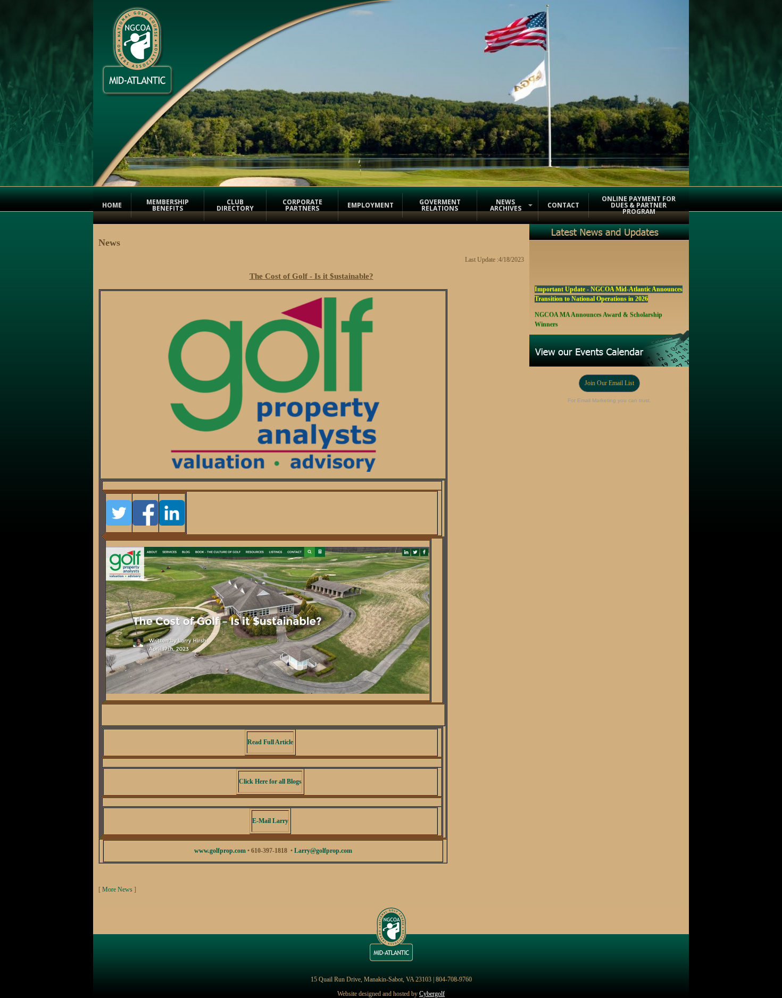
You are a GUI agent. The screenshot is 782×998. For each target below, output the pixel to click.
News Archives (505, 205)
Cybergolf (432, 993)
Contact (563, 205)
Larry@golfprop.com (323, 850)
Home (112, 205)
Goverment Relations (440, 205)
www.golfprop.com (220, 850)
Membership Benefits (167, 205)
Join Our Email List (609, 383)
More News (117, 889)
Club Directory (235, 205)
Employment (370, 205)
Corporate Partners (302, 205)
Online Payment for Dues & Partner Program (639, 205)
